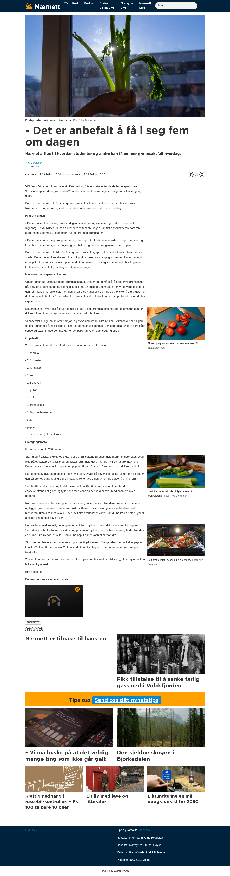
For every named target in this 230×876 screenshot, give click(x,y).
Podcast (90, 3)
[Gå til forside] (43, 6)
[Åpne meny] (202, 5)
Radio (76, 3)
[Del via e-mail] (201, 174)
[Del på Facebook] (191, 174)
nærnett (33, 622)
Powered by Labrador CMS (115, 870)
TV (66, 3)
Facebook (144, 830)
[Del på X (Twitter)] (196, 174)
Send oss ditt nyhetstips (126, 700)
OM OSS (31, 830)
